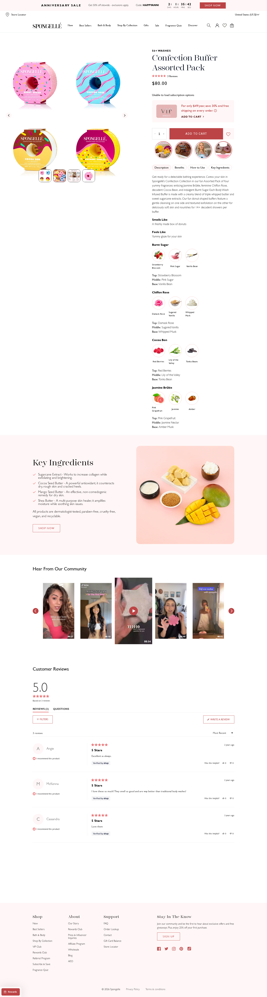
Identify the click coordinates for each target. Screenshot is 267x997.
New (70, 25)
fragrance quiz (173, 25)
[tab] (45, 175)
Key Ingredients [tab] (220, 167)
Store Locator (111, 946)
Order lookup (111, 929)
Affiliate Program (76, 943)
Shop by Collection (127, 25)
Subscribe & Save (41, 964)
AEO (70, 961)
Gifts (146, 25)
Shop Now (213, 5)
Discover (193, 25)
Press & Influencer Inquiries (77, 937)
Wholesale (73, 949)
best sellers (85, 25)
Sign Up (168, 936)
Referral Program (41, 958)
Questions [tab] (61, 709)
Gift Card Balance (112, 940)
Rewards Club (40, 952)
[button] (165, 76)
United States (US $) (246, 14)
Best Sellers (38, 929)
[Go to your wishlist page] (226, 25)
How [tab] (197, 167)
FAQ (106, 923)
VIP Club (37, 946)
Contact (108, 935)
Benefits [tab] (179, 167)
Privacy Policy (133, 989)
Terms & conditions (155, 989)
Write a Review (222, 720)
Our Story (73, 923)
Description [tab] (162, 167)
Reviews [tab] (41, 709)
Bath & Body (104, 25)
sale (157, 25)
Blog (70, 955)
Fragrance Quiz (40, 970)
